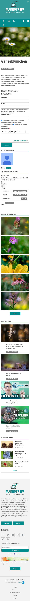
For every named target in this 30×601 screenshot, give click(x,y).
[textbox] (15, 136)
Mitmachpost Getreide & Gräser (21, 462)
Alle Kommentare (8, 124)
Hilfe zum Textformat (20, 140)
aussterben (17, 508)
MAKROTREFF (15, 9)
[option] (15, 42)
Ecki (3, 167)
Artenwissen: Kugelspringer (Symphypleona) (19, 443)
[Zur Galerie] (15, 3)
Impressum (15, 589)
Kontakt (18, 523)
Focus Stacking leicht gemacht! (13, 427)
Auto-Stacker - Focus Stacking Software (13, 402)
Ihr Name (4, 97)
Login (15, 597)
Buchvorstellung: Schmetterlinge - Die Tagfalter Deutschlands (21, 453)
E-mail (3, 103)
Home (15, 587)
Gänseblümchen (10, 203)
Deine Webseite (6, 114)
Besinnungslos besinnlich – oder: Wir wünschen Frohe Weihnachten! (14, 346)
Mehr (14, 470)
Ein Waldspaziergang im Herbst (13, 374)
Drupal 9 (20, 582)
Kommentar (5, 128)
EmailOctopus (19, 554)
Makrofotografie (12, 351)
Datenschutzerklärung (15, 592)
